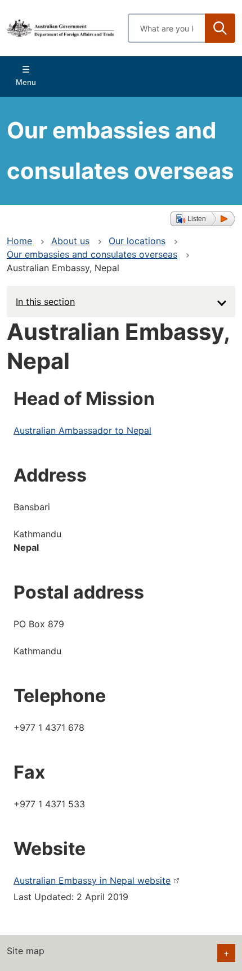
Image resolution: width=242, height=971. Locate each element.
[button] (203, 219)
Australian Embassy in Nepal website (92, 880)
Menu (26, 82)
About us (70, 240)
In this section (45, 301)
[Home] (60, 28)
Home (19, 240)
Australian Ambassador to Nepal (82, 430)
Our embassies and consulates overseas (92, 254)
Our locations (137, 240)
